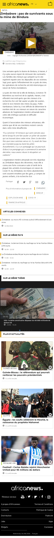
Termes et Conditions (43, 504)
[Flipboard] (36, 497)
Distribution (6, 516)
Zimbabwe (9, 52)
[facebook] (42, 497)
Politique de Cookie (44, 510)
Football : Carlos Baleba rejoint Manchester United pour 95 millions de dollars (26, 468)
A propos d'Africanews (10, 504)
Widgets (4, 527)
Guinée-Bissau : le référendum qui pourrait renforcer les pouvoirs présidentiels (26, 373)
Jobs (3, 522)
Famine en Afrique (17, 203)
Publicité (49, 516)
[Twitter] (29, 497)
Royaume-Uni (9, 463)
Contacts (5, 510)
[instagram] (48, 497)
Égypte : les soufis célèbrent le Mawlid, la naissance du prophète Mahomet (25, 421)
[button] (31, 43)
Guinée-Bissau (10, 369)
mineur (39, 193)
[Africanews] (18, 4)
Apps (51, 522)
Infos (4, 10)
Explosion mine (16, 198)
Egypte (6, 416)
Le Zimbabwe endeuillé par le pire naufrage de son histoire (25, 254)
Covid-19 (32, 198)
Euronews (48, 527)
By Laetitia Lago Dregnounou (14, 61)
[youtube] (22, 497)
